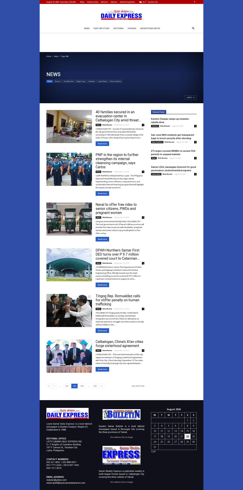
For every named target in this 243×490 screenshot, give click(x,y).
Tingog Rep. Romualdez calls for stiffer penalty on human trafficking (118, 300)
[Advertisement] (121, 42)
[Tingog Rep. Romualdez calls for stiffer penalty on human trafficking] (69, 310)
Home (48, 56)
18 (161, 436)
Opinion (114, 2)
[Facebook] (194, 2)
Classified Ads (69, 81)
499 (81, 386)
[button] (193, 28)
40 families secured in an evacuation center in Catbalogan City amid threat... (118, 116)
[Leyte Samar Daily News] (121, 14)
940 (95, 386)
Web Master (107, 125)
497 (67, 386)
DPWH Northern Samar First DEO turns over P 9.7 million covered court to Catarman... (118, 254)
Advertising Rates (127, 2)
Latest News (102, 81)
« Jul (153, 451)
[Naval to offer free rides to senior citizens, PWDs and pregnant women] (69, 219)
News (82, 2)
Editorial (104, 2)
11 (161, 431)
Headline (91, 81)
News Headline (115, 81)
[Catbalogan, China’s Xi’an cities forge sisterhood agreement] (69, 356)
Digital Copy (80, 81)
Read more (102, 144)
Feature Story (92, 2)
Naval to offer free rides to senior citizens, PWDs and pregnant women (116, 209)
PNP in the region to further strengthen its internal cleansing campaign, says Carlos (117, 161)
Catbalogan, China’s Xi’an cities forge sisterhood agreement (119, 344)
